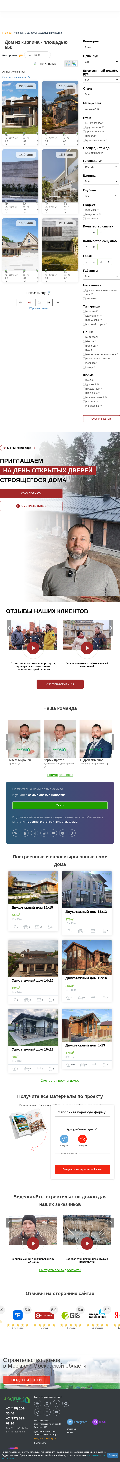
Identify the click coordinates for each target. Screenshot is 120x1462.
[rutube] (47, 1412)
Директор (13, 763)
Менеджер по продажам (92, 763)
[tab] (15, 196)
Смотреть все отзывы (60, 684)
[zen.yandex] (34, 833)
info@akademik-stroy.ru (45, 1438)
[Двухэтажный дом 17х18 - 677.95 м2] (60, 175)
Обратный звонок (71, 1430)
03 (48, 302)
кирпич (22, 77)
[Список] (68, 63)
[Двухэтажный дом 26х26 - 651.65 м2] (20, 107)
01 (29, 302)
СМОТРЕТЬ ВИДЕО (33, 506)
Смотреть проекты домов (60, 1080)
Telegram (81, 1422)
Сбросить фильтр (39, 308)
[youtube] (53, 833)
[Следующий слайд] (111, 628)
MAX (102, 1422)
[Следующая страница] (58, 302)
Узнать (60, 805)
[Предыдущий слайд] (9, 628)
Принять (113, 1455)
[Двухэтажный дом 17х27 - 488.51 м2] (20, 175)
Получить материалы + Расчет (82, 1169)
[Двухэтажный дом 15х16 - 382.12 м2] (60, 107)
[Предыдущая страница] (20, 302)
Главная (7, 32)
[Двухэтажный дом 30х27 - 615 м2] (20, 244)
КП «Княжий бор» (19, 447)
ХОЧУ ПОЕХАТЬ (31, 493)
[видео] (33, 647)
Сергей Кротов (54, 760)
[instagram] (44, 833)
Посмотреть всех (60, 774)
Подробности (26, 1380)
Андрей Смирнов (91, 760)
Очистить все (10, 77)
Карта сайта (40, 1443)
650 (29, 77)
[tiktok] (72, 833)
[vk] (15, 833)
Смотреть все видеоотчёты (60, 1270)
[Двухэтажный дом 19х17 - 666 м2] (60, 244)
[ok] (25, 833)
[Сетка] (75, 63)
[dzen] (56, 1403)
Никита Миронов (19, 760)
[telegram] (62, 833)
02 (39, 302)
